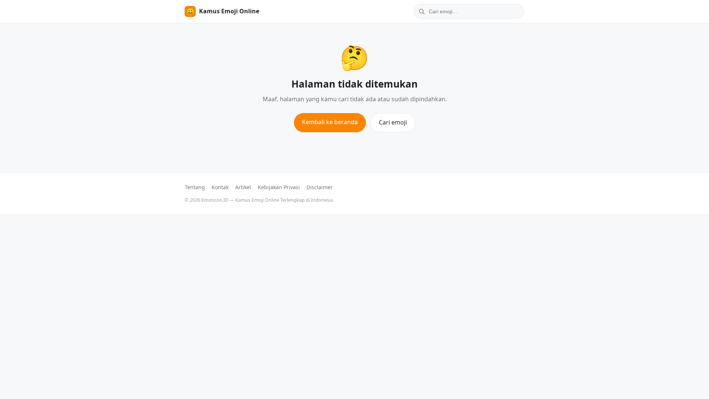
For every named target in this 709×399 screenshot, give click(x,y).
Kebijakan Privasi (279, 187)
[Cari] (420, 11)
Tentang (195, 187)
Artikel (243, 187)
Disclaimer (319, 187)
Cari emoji (393, 122)
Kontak (220, 187)
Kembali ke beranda (330, 122)
